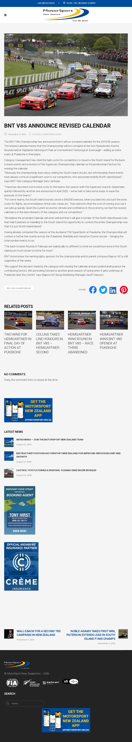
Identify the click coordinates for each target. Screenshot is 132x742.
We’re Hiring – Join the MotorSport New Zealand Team (49, 439)
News (58, 134)
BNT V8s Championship (19, 288)
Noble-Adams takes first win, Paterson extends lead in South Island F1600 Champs (90, 634)
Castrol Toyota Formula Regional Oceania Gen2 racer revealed (56, 470)
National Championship (43, 134)
